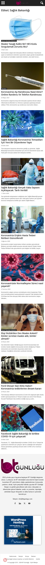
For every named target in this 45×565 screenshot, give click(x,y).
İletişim (21, 556)
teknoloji (4, 430)
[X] (25, 503)
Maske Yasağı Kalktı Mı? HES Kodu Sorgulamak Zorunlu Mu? (19, 45)
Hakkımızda (12, 556)
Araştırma (4, 280)
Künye (27, 556)
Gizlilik (38, 559)
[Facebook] (15, 503)
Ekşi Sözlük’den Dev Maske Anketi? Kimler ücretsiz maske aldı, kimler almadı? (19, 336)
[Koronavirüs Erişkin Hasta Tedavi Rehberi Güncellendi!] (22, 219)
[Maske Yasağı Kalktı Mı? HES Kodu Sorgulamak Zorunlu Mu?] (22, 28)
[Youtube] (29, 503)
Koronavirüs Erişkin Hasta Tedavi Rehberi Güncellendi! (18, 237)
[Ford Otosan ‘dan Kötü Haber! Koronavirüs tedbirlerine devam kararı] (22, 370)
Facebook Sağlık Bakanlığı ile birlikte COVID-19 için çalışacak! (20, 435)
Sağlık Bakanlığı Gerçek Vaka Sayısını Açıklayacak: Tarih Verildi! (20, 189)
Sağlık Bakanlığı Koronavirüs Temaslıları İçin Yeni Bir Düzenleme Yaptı (22, 141)
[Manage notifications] (5, 560)
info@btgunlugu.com (25, 499)
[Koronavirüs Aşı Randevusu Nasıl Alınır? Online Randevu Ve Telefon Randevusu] (22, 76)
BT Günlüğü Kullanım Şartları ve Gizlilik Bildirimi (19, 559)
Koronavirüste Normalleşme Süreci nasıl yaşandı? (22, 285)
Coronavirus (5, 136)
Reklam (33, 556)
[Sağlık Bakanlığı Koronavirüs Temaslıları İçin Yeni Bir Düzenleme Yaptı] (22, 123)
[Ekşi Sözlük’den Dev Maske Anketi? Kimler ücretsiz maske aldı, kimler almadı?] (22, 317)
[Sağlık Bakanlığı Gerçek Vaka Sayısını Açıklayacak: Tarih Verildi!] (22, 171)
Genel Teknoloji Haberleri (9, 41)
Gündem (4, 89)
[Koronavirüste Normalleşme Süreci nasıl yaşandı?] (22, 267)
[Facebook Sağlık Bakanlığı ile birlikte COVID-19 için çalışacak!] (22, 417)
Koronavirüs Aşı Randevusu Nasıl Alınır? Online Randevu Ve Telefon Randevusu (22, 93)
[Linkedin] (20, 503)
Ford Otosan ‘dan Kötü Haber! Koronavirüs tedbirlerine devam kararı (21, 387)
